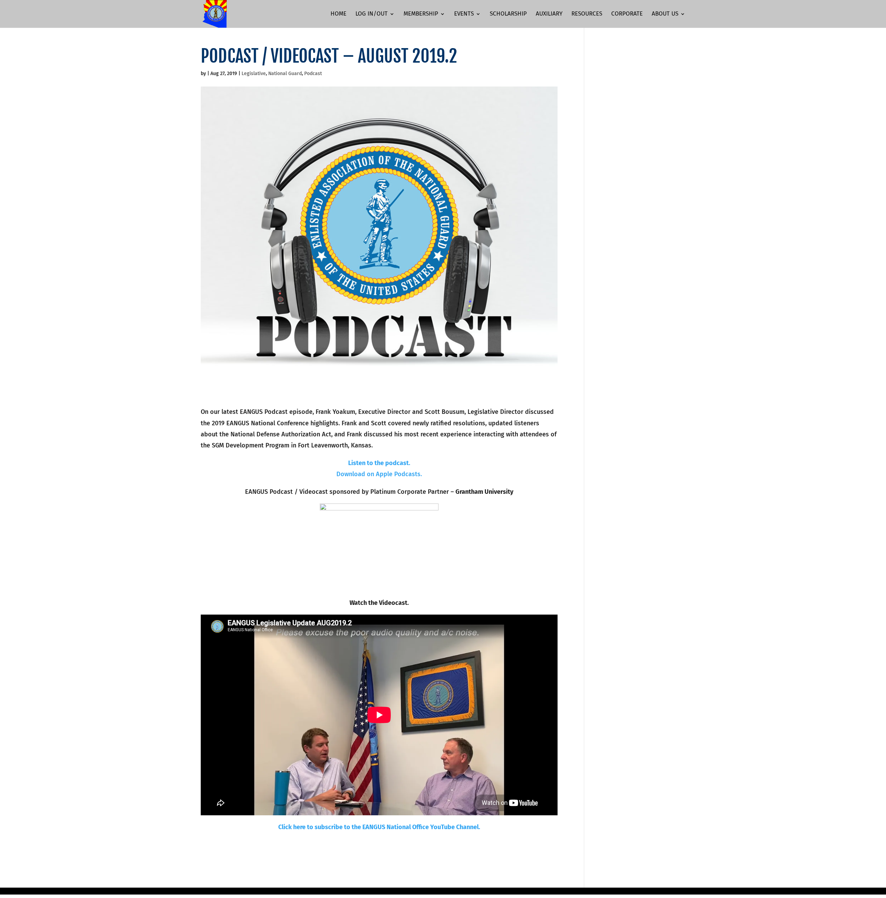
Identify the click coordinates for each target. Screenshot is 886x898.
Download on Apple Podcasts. (379, 474)
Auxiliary (549, 14)
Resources (586, 14)
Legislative (254, 73)
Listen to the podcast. (379, 463)
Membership (421, 14)
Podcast (313, 73)
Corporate (627, 14)
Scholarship (508, 14)
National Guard (285, 73)
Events (464, 14)
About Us (665, 14)
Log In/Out (371, 14)
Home (338, 14)
